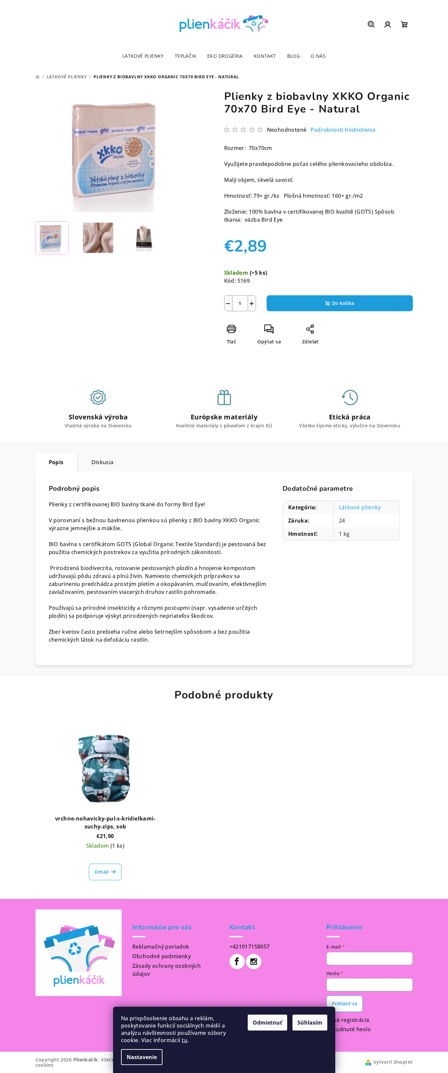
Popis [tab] (56, 462)
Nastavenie (142, 1057)
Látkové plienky (360, 507)
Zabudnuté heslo (348, 1029)
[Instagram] (253, 961)
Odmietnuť (267, 1022)
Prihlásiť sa (344, 1003)
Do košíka (343, 303)
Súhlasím (309, 1022)
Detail (101, 872)
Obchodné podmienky (161, 956)
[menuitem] (143, 56)
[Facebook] (237, 961)
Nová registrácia (347, 1020)
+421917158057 (249, 946)
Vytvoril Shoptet (393, 1062)
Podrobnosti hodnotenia (342, 129)
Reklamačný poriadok (160, 946)
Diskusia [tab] (103, 462)
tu (184, 1040)
